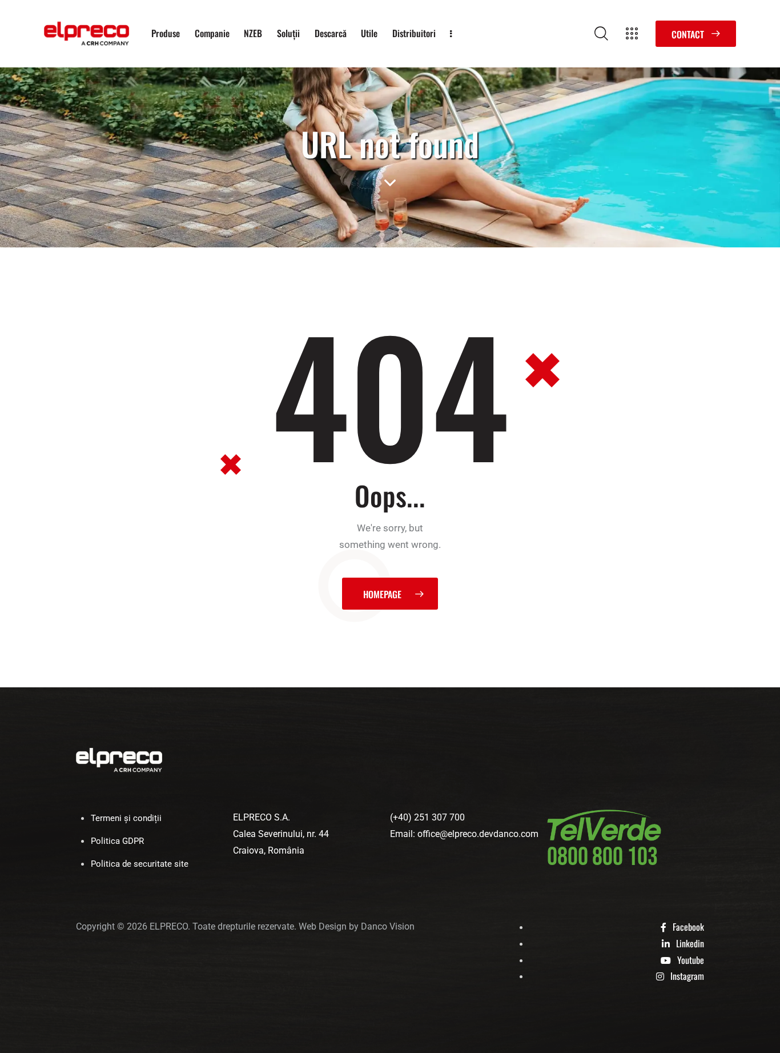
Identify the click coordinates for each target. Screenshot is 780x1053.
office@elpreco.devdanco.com (477, 833)
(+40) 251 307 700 (427, 817)
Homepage (382, 594)
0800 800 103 (602, 857)
